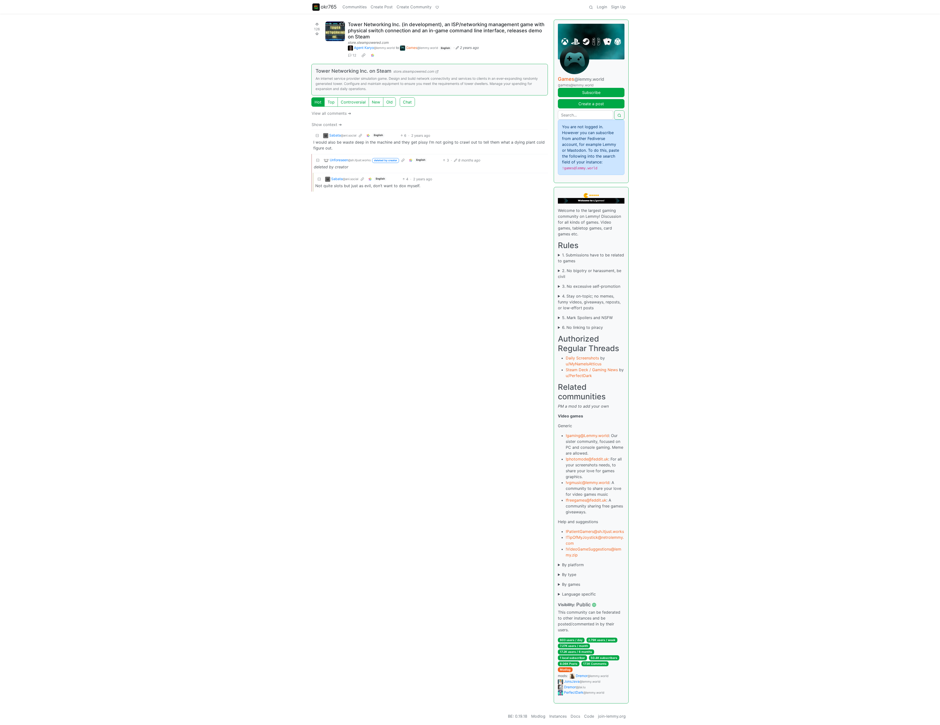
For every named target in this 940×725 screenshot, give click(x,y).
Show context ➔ (327, 124)
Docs (575, 716)
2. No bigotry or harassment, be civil (589, 273)
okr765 (329, 7)
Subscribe (591, 92)
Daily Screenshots (582, 358)
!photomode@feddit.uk (587, 459)
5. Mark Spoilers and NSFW (587, 317)
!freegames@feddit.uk (586, 500)
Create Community (414, 6)
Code (589, 716)
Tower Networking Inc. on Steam (353, 71)
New (376, 102)
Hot (318, 102)
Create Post (382, 6)
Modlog (565, 669)
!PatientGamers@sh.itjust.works (595, 531)
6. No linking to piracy (582, 327)
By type (569, 574)
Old (389, 102)
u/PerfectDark (579, 375)
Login (602, 6)
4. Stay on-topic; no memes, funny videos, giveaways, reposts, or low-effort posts (589, 302)
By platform (573, 564)
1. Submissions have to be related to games (591, 258)
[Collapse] (317, 135)
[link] (363, 55)
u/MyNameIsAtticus (583, 363)
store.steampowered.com (368, 42)
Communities (354, 6)
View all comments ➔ (331, 113)
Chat (407, 102)
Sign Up (618, 6)
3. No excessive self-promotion (591, 286)
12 (354, 55)
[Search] (591, 7)
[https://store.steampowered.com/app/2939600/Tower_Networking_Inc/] (335, 31)
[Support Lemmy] (437, 7)
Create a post (591, 103)
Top (331, 102)
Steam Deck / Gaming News (592, 369)
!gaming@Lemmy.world (587, 435)
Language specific (579, 594)
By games (571, 584)
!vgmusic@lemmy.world (587, 482)
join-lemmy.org (612, 716)
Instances (558, 716)
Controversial (353, 102)
